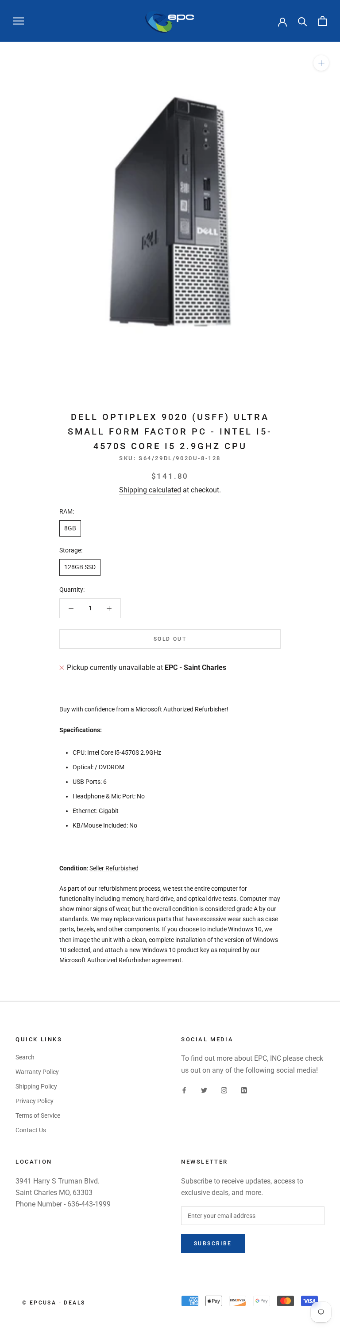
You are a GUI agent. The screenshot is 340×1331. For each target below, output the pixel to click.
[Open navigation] (18, 21)
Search (25, 1057)
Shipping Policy (36, 1086)
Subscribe (213, 1243)
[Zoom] (321, 63)
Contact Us (30, 1130)
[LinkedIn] (244, 1090)
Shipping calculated (150, 490)
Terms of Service (37, 1115)
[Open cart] (322, 21)
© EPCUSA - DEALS (53, 1303)
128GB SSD (80, 567)
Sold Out (170, 639)
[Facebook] (184, 1090)
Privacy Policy (34, 1100)
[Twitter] (204, 1090)
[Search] (302, 21)
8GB (70, 528)
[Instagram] (224, 1090)
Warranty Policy (37, 1071)
